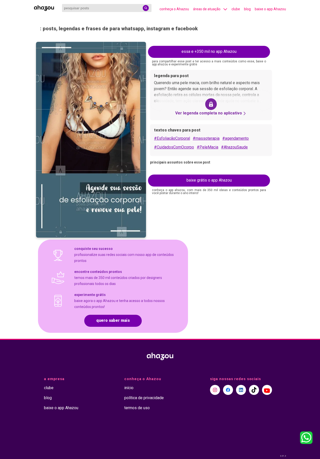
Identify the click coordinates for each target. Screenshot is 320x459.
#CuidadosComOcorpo (174, 147)
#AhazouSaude (234, 147)
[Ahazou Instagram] (215, 390)
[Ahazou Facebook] (228, 390)
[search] (146, 8)
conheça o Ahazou (174, 9)
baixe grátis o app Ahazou (209, 180)
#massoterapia (206, 138)
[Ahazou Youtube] (267, 390)
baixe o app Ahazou (270, 9)
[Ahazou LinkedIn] (241, 390)
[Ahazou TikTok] (254, 390)
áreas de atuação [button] (206, 9)
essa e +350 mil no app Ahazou (209, 51)
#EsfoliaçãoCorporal (172, 138)
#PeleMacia (207, 147)
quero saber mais (113, 320)
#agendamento (235, 138)
